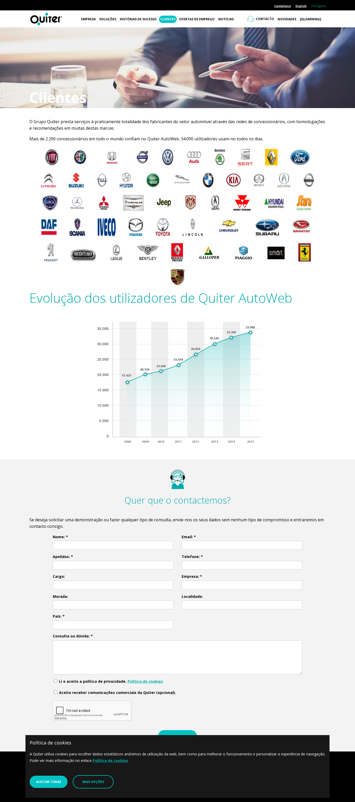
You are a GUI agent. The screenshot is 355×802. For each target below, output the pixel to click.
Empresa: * (192, 576)
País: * (59, 616)
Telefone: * (192, 556)
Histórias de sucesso (138, 19)
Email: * (189, 536)
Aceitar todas (48, 782)
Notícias (226, 19)
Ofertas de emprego (197, 19)
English (301, 6)
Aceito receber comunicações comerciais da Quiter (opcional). (117, 692)
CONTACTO (265, 19)
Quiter (54, 19)
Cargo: (59, 576)
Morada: (60, 596)
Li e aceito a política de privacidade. (110, 681)
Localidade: (192, 596)
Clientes (167, 19)
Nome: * (60, 536)
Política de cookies (145, 681)
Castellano (282, 6)
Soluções (107, 19)
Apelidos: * (63, 556)
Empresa (88, 19)
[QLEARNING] (310, 19)
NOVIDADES (287, 19)
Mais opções (93, 782)
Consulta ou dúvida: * (73, 636)
